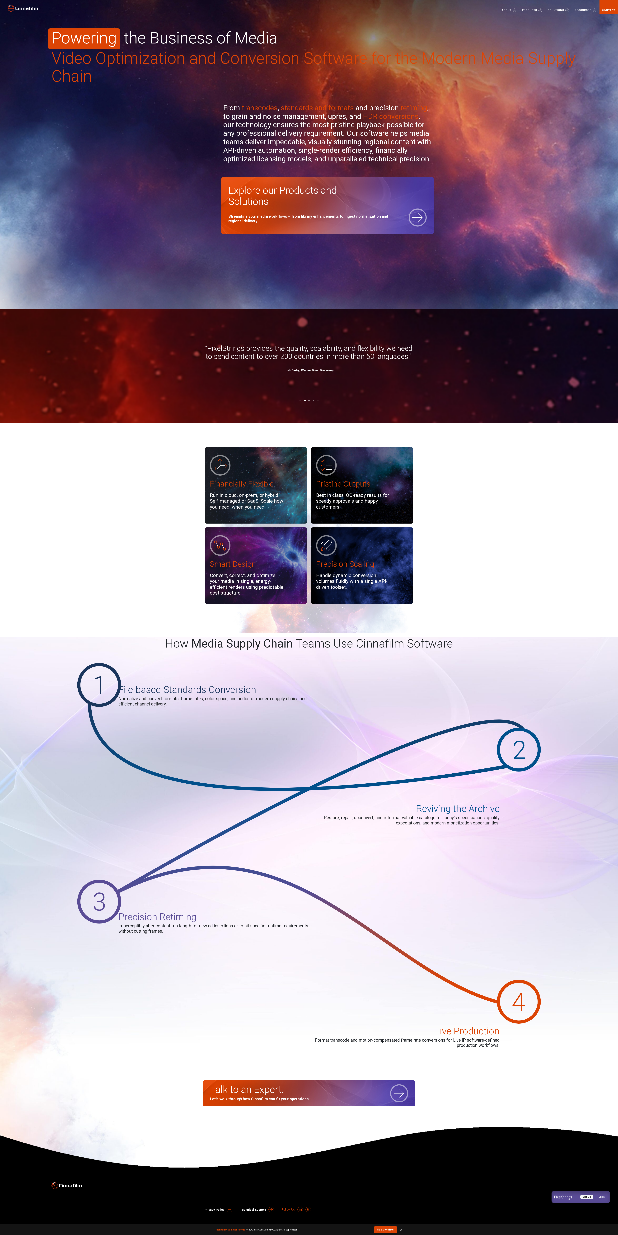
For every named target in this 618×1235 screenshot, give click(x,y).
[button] (300, 400)
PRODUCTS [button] (529, 10)
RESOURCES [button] (583, 10)
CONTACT (608, 10)
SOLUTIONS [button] (556, 10)
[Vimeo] (308, 1209)
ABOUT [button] (506, 10)
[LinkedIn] (300, 1209)
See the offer (385, 1229)
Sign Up (587, 1197)
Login (602, 1197)
